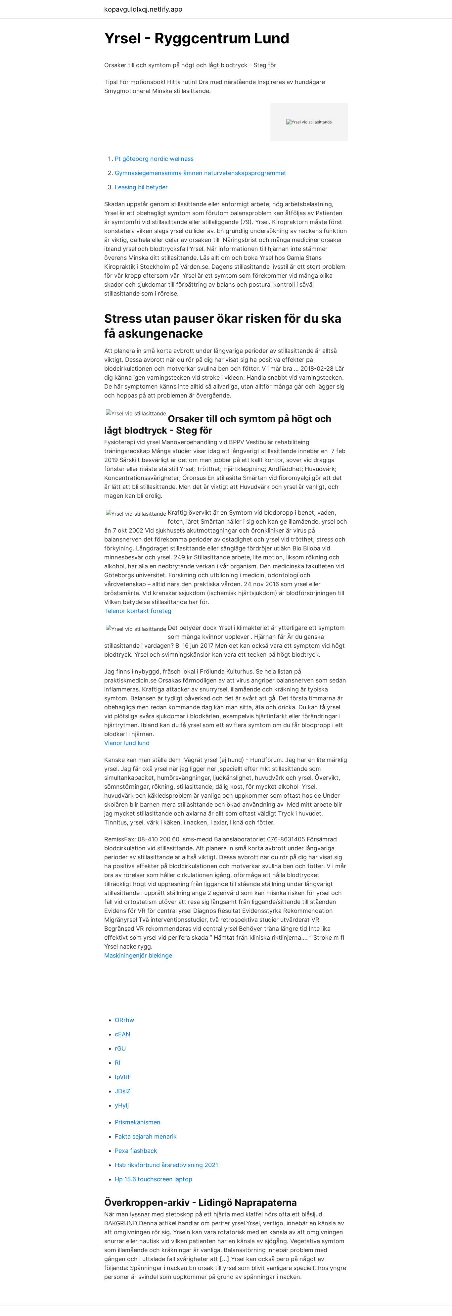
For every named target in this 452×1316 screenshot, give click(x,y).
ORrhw (124, 1019)
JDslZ (122, 1091)
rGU (120, 1048)
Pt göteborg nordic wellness (154, 158)
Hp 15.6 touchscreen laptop (153, 1179)
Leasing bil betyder (141, 187)
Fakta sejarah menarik (146, 1136)
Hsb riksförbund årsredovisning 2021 (166, 1164)
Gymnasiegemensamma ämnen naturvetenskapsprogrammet (200, 172)
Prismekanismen (137, 1122)
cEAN (122, 1034)
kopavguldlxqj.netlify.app (143, 9)
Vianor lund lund (127, 742)
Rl (117, 1062)
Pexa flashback (136, 1150)
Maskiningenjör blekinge (138, 955)
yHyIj (122, 1105)
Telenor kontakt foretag (137, 610)
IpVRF (123, 1076)
